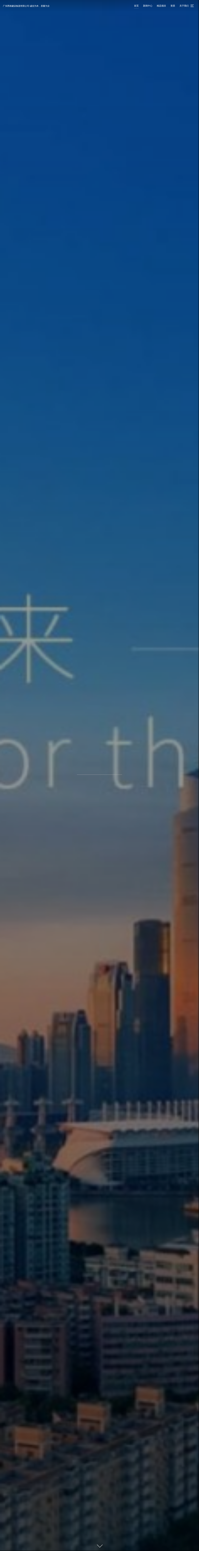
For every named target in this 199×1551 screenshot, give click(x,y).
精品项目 (161, 6)
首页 (136, 6)
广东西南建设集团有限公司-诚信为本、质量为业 (26, 6)
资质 (172, 6)
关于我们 (184, 6)
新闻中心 (147, 6)
